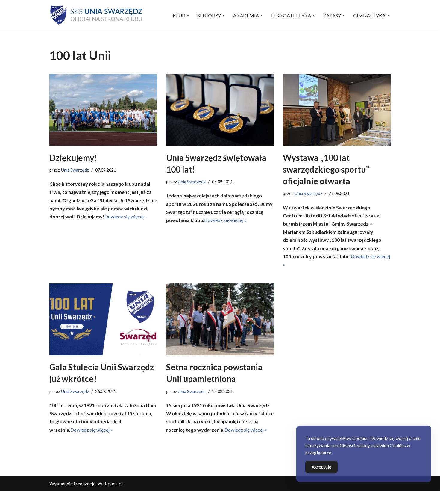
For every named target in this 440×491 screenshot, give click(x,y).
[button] (188, 15)
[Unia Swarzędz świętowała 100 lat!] (220, 110)
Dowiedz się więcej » (125, 216)
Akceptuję (321, 466)
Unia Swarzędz (75, 170)
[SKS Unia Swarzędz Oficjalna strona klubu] (97, 15)
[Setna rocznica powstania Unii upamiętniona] (220, 319)
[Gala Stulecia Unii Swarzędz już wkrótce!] (103, 319)
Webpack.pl (110, 483)
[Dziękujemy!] (103, 110)
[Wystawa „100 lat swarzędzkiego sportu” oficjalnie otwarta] (337, 110)
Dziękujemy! (73, 157)
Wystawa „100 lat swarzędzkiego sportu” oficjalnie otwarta (326, 169)
